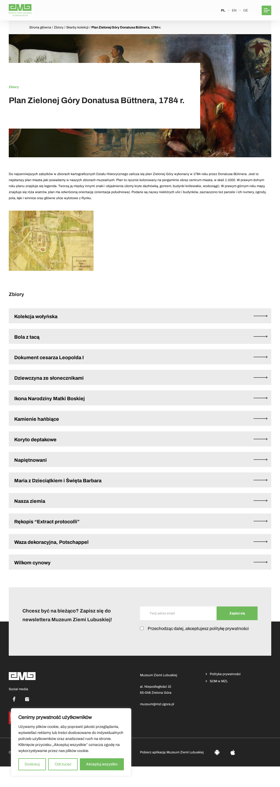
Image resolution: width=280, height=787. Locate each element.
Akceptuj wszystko (102, 764)
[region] (71, 742)
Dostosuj (32, 764)
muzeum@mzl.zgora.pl (157, 704)
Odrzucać (63, 764)
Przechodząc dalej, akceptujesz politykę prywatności (198, 628)
